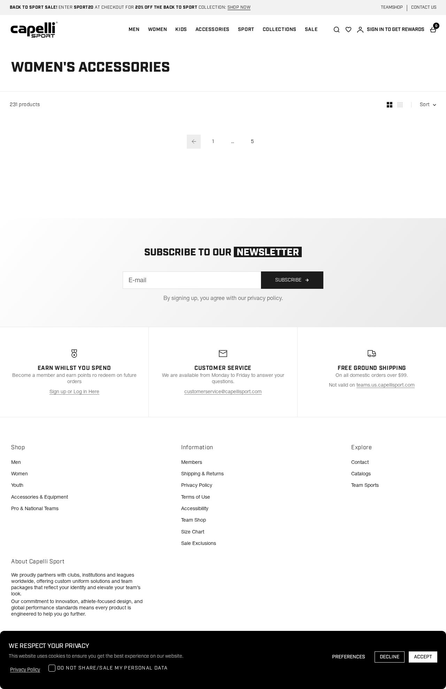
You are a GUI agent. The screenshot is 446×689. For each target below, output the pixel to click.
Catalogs (361, 473)
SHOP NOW (239, 7)
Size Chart (192, 532)
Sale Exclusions (198, 543)
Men (16, 462)
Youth (17, 485)
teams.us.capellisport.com (385, 385)
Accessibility (194, 508)
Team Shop (193, 520)
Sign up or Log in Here (74, 391)
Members (191, 462)
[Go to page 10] (194, 142)
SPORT (246, 29)
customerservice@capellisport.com (223, 391)
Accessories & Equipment (39, 497)
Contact (360, 462)
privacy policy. (265, 297)
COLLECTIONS (280, 29)
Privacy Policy (196, 485)
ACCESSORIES (212, 29)
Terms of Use (195, 497)
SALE (311, 29)
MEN (134, 29)
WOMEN (157, 29)
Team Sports (365, 485)
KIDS (181, 29)
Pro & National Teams (35, 508)
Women (19, 473)
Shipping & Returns (202, 473)
